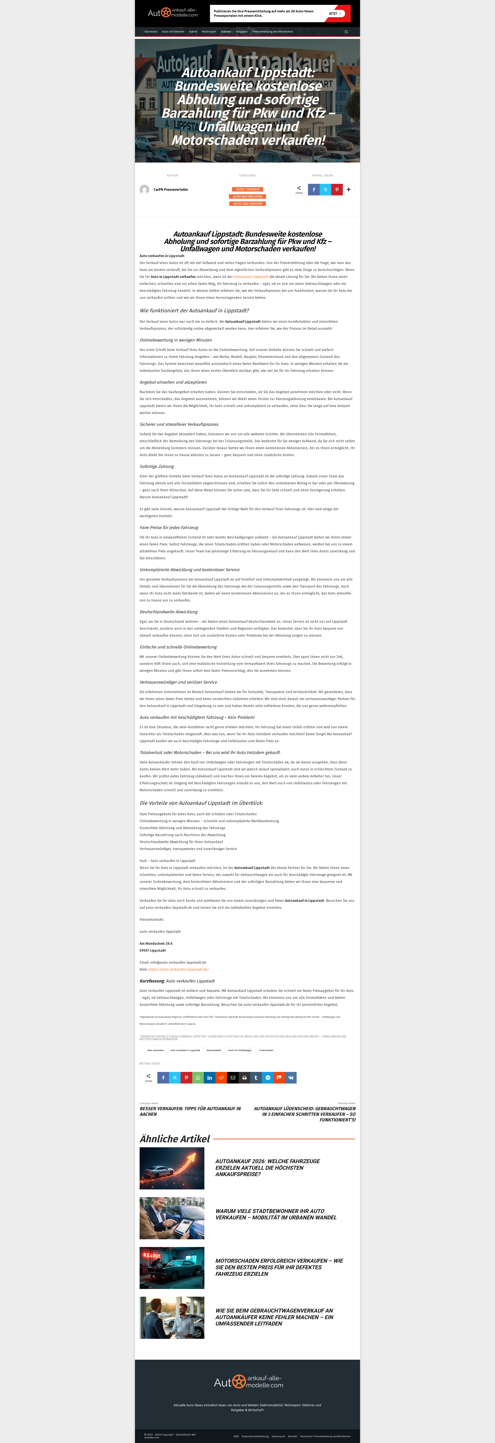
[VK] (291, 1078)
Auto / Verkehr (247, 189)
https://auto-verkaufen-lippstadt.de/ (178, 969)
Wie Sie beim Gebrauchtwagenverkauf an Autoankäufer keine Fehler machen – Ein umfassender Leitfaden (274, 1317)
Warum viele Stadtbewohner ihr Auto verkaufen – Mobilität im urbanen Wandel (275, 1214)
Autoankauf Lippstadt (251, 277)
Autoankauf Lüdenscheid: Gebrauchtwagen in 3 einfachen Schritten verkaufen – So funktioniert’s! (304, 1114)
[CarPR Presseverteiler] (146, 189)
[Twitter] (325, 189)
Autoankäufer (214, 1050)
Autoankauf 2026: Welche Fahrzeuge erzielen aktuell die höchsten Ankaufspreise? (267, 1167)
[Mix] (279, 1078)
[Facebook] (314, 189)
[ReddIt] (221, 1078)
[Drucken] (244, 1078)
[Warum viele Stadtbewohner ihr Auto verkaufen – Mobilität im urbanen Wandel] (172, 1218)
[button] (346, 31)
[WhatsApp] (198, 1078)
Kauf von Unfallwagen (240, 1050)
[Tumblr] (256, 1078)
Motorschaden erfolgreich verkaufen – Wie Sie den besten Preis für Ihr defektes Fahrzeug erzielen (279, 1267)
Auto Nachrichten (247, 196)
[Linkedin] (209, 1078)
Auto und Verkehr (247, 203)
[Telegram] (267, 1078)
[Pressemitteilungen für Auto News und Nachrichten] (172, 13)
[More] (349, 189)
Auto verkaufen (156, 1050)
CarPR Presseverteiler (171, 189)
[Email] (233, 1078)
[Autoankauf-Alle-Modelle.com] (247, 1383)
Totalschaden (266, 1050)
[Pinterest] (337, 189)
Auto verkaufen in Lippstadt (185, 1050)
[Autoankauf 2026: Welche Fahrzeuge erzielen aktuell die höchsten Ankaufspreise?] (172, 1168)
